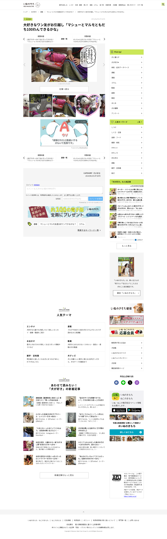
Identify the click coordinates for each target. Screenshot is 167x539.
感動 (113, 163)
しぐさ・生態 (116, 132)
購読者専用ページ (117, 368)
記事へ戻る (64, 89)
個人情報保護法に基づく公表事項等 (88, 524)
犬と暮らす (115, 57)
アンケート (115, 113)
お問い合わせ (134, 520)
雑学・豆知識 (116, 168)
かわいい (114, 147)
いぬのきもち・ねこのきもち (38, 520)
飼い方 (86, 5)
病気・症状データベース (120, 67)
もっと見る (127, 245)
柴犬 (113, 173)
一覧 (138, 122)
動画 (113, 88)
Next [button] (104, 64)
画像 (113, 93)
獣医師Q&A (122, 5)
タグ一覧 (140, 5)
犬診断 (113, 363)
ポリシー (87, 520)
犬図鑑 (115, 5)
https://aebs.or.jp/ (130, 496)
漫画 (113, 77)
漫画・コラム (94, 5)
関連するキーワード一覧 (88, 230)
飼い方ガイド (131, 5)
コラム (81, 224)
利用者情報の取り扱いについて (104, 520)
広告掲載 (67, 520)
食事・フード (116, 137)
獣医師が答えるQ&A (118, 343)
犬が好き (34, 12)
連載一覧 (64, 39)
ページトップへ (83, 512)
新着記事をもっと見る (64, 475)
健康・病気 (115, 142)
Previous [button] (24, 64)
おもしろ (114, 153)
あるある (114, 158)
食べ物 (102, 5)
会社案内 (69, 524)
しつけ (71, 5)
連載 (41, 12)
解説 (113, 98)
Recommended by (129, 240)
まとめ (113, 103)
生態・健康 (78, 5)
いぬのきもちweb (64, 84)
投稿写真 (108, 5)
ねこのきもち (56, 520)
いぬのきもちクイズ (118, 353)
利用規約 (77, 520)
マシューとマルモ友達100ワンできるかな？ (60, 12)
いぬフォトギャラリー (119, 358)
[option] (64, 64)
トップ (25, 12)
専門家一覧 (122, 520)
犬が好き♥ (115, 62)
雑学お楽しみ (63, 5)
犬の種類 (114, 108)
